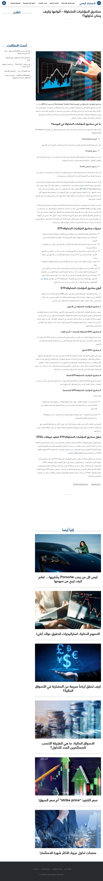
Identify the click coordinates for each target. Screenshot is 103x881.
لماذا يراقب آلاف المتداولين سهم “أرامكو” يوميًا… (18, 58)
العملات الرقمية (54, 3)
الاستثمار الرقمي (87, 3)
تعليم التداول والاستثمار (68, 3)
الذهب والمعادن (42, 3)
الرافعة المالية (78, 452)
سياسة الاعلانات (45, 868)
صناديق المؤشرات (95, 484)
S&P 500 (82, 188)
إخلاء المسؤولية (57, 868)
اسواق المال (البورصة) (29, 3)
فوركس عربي (67, 868)
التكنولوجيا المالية (15, 3)
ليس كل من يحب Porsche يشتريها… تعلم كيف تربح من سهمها (17, 52)
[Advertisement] (68, 34)
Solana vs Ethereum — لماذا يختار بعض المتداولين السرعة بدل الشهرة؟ (17, 76)
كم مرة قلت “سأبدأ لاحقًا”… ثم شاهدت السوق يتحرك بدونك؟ (16, 65)
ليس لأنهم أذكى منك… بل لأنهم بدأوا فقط (17, 71)
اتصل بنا (36, 868)
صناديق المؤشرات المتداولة (80, 484)
